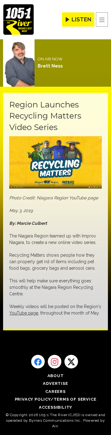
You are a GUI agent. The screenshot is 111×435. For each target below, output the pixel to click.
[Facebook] (38, 361)
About (55, 375)
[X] (71, 361)
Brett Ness (50, 66)
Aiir (55, 426)
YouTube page (23, 313)
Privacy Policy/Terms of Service (56, 399)
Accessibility (55, 407)
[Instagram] (54, 361)
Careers (55, 391)
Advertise (55, 383)
